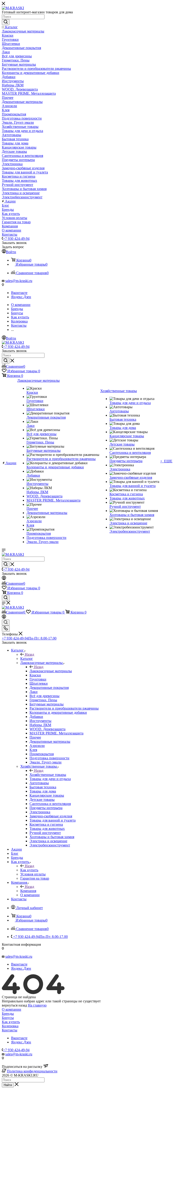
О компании (11, 1009)
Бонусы (8, 1018)
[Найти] (5, 22)
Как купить (29, 870)
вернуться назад (14, 1005)
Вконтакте (19, 293)
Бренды (8, 1014)
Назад (29, 654)
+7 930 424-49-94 (16, 239)
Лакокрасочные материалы (51, 671)
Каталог (26, 659)
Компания (28, 891)
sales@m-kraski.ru (18, 281)
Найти (8, 1085)
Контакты (9, 1030)
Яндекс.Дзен (21, 297)
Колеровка (10, 1026)
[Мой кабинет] (4, 579)
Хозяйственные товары (48, 775)
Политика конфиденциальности (32, 1071)
